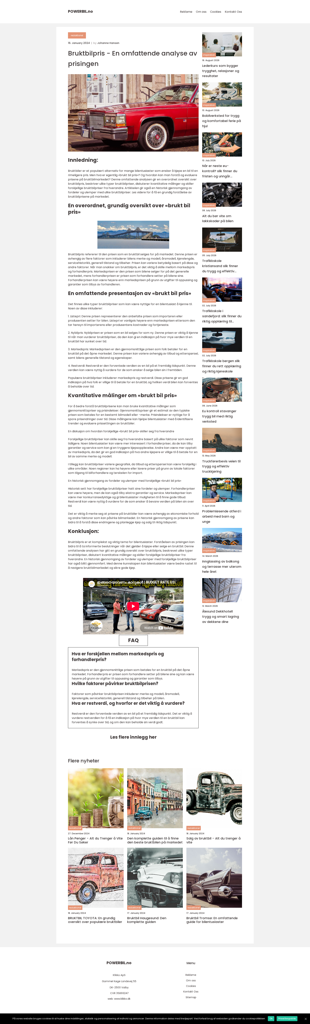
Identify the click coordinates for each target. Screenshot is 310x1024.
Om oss (201, 12)
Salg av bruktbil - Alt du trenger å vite (213, 840)
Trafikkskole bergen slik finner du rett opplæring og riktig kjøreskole (221, 366)
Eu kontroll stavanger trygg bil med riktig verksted (219, 416)
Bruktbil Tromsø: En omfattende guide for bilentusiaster (212, 920)
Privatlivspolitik (287, 1018)
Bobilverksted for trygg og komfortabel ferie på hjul (221, 121)
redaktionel (77, 35)
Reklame (186, 12)
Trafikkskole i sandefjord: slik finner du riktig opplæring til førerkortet (221, 316)
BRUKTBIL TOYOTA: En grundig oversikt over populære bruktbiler (95, 920)
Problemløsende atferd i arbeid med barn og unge (221, 516)
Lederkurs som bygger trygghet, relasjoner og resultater (220, 70)
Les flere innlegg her (133, 737)
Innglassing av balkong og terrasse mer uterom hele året (221, 566)
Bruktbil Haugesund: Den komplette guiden (146, 920)
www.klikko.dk (122, 999)
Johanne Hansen (108, 43)
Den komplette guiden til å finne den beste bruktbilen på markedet (155, 840)
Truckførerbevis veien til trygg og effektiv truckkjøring (221, 466)
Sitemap (191, 997)
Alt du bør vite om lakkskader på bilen (217, 218)
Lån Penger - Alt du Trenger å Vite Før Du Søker (95, 840)
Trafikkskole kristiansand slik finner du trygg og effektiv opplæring (220, 266)
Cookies (215, 12)
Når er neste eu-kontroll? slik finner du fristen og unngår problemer (219, 171)
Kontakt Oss (233, 12)
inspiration (209, 55)
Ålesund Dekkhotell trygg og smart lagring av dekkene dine (220, 616)
